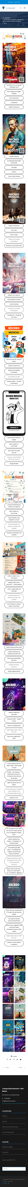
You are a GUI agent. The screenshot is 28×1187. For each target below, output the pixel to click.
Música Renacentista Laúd (14, 647)
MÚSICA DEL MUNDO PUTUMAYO (14, 371)
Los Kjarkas (14, 102)
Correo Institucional (8, 1132)
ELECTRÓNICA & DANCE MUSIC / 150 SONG (14, 605)
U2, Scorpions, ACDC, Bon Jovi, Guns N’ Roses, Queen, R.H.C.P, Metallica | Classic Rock (14, 831)
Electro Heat (14, 235)
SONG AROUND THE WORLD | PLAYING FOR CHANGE (14, 526)
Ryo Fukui (14, 230)
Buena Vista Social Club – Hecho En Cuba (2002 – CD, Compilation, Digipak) (14, 871)
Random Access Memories (14, 246)
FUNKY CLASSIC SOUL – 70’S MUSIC (14, 577)
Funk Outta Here (14, 98)
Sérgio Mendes (14, 464)
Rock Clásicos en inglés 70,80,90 (14, 92)
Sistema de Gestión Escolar (10, 1127)
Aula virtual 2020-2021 (8, 1160)
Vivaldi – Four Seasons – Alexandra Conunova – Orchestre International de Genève (14, 775)
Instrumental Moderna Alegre (14, 438)
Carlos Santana (14, 304)
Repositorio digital (7, 1147)
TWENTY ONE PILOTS (14, 366)
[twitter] (5, 1183)
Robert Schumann (14, 226)
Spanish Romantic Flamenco (14, 666)
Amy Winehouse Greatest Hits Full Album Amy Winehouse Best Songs (14, 791)
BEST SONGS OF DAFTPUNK (14, 445)
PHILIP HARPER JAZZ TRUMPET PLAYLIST (14, 519)
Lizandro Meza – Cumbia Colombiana (14, 382)
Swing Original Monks (14, 671)
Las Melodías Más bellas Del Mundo (14, 162)
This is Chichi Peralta (14, 176)
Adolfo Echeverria (14, 107)
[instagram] (8, 1183)
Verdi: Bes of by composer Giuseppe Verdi (14, 86)
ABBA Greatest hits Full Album (14, 784)
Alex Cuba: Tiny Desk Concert (14, 452)
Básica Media (7, 21)
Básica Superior (16, 21)
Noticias (4, 1116)
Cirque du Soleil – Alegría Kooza (14, 720)
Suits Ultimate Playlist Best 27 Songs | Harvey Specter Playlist (14, 912)
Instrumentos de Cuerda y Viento (14, 360)
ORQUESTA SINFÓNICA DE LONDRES (14, 534)
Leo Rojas (14, 167)
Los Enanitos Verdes (14, 377)
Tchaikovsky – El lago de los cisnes (14, 316)
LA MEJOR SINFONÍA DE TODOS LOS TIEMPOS (14, 506)
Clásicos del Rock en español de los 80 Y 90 (14, 653)
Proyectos (5, 1152)
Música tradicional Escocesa (14, 713)
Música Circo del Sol (14, 295)
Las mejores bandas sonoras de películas (14, 920)
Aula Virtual (17, 2)
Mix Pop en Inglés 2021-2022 (14, 737)
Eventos (4, 1121)
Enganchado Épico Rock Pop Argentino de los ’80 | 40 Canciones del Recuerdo (14, 861)
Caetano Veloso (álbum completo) (14, 943)
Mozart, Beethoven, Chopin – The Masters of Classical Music (14, 841)
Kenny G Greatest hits (14, 725)
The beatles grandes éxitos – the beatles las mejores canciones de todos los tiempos (14, 851)
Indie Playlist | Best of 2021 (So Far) (14, 731)
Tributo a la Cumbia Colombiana (14, 240)
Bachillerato (8, 19)
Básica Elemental (18, 19)
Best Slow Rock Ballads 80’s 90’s (14, 659)
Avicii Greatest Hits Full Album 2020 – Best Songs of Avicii (14, 765)
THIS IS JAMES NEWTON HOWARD (14, 590)
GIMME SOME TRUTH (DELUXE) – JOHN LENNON (14, 583)
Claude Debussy (14, 156)
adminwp (7, 18)
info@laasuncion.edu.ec (8, 1101)
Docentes (10, 2)
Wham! (14, 172)
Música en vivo (14, 798)
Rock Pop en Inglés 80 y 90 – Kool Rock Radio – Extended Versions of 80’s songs (14, 928)
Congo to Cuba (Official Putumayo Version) (14, 458)
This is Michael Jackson (14, 299)
